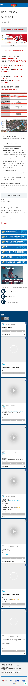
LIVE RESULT (21, 29)
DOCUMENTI (7, 29)
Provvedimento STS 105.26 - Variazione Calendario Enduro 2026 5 (15, 301)
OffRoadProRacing (10, 324)
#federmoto (11, 411)
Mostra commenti (5, 554)
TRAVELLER (14, 29)
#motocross (16, 411)
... (9, 643)
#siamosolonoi (18, 500)
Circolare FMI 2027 (10, 296)
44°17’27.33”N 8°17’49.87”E (18, 61)
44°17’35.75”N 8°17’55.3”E (9, 89)
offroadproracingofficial (12, 452)
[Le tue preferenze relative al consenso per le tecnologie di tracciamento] (25, 683)
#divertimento (12, 500)
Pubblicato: (6, 334)
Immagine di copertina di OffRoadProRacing (10, 367)
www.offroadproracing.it (7, 327)
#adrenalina (20, 411)
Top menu (4, 223)
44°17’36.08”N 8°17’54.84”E (9, 59)
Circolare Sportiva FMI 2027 (12, 291)
